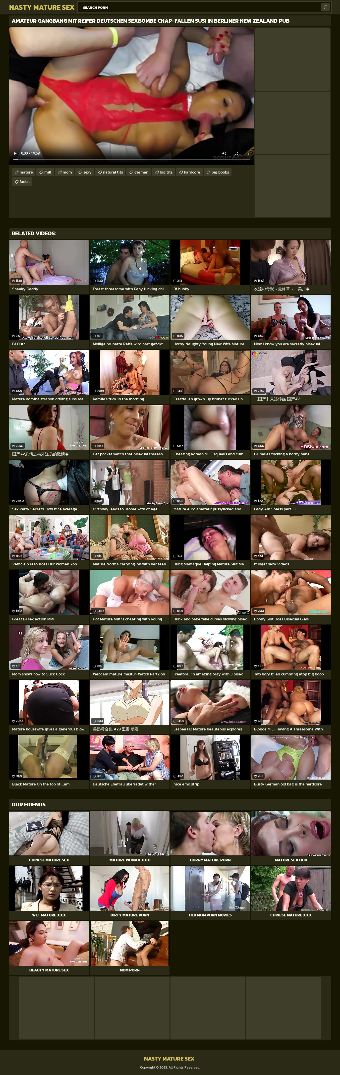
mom (67, 172)
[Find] (325, 7)
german (141, 172)
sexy (87, 172)
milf (47, 172)
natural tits (113, 172)
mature (26, 172)
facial (25, 181)
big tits (166, 172)
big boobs (220, 172)
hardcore (192, 172)
